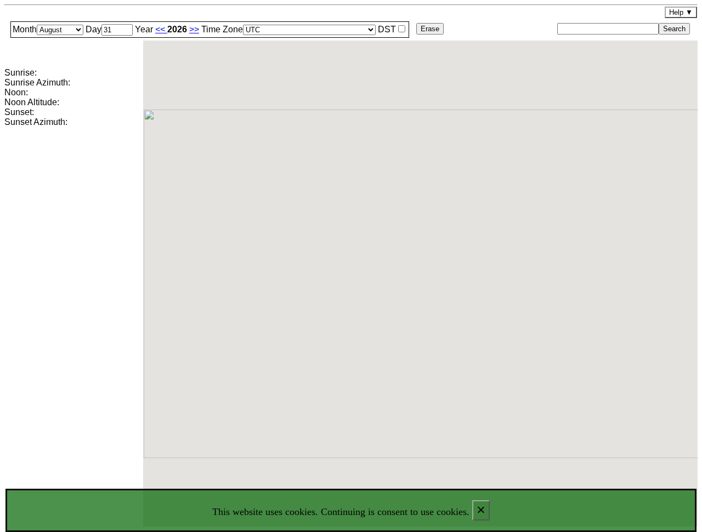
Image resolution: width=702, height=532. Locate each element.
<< (161, 29)
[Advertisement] (72, 316)
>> (194, 29)
